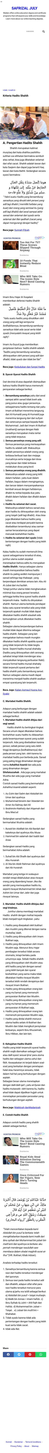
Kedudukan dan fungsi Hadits (29, 366)
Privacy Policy (16, 1446)
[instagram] (34, 24)
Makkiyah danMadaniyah (27, 1107)
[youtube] (27, 24)
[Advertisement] (24, 61)
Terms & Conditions (33, 1442)
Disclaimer (18, 1442)
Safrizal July (24, 8)
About (26, 1446)
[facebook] (15, 24)
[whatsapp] (40, 1354)
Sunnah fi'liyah (21, 230)
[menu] (4, 31)
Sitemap (35, 1446)
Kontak (9, 1442)
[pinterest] (30, 1354)
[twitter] (21, 24)
